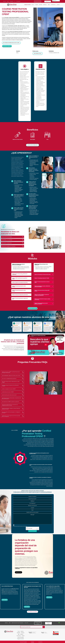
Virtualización (11, 1)
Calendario (40, 4)
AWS (10, 622)
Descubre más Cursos (37, 623)
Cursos (33, 4)
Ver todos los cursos (32, 611)
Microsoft (4, 1)
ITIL (14, 1)
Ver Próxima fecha (37, 53)
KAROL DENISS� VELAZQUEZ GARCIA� (39, 322)
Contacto (58, 4)
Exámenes (44, 4)
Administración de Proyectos (17, 622)
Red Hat (8, 1)
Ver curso (27, 606)
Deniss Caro (48, 322)
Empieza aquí (18, 572)
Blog (48, 4)
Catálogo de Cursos (47, 1)
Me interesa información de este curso (11, 42)
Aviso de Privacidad (21, 637)
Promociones (53, 4)
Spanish (54, 0)
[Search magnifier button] (44, 627)
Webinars (21, 634)
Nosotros (36, 4)
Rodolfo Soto (18, 322)
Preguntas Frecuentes (20, 638)
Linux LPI (26, 622)
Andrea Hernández (28, 322)
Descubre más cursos (37, 1)
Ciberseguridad (18, 1)
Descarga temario (32, 308)
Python (6, 622)
